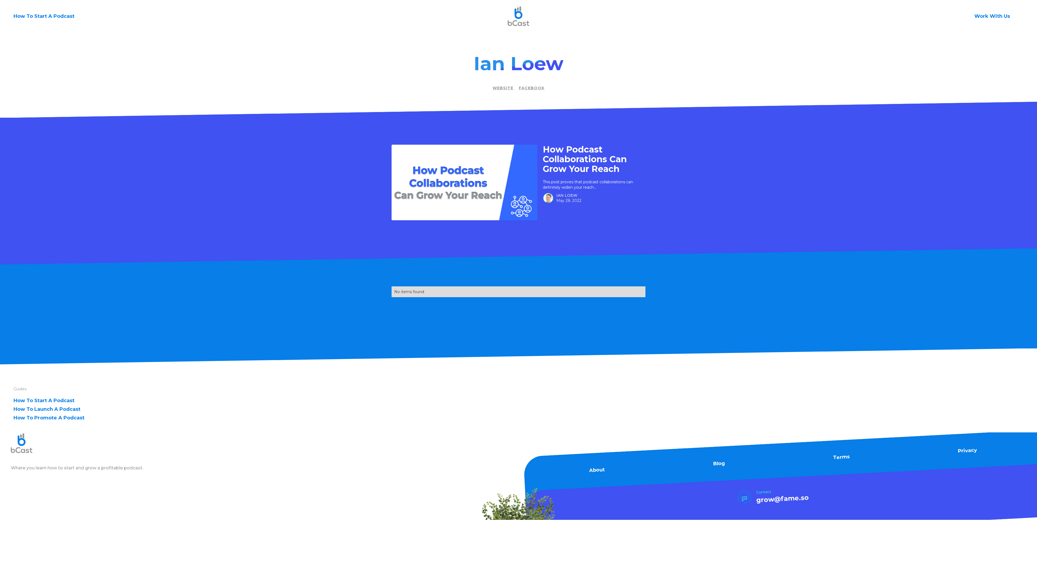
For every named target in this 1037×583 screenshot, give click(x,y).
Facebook (531, 88)
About (597, 469)
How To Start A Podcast (44, 16)
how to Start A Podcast (44, 401)
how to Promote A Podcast (49, 418)
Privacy (967, 450)
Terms (841, 457)
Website (503, 88)
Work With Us (992, 16)
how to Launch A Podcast (47, 409)
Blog (719, 463)
